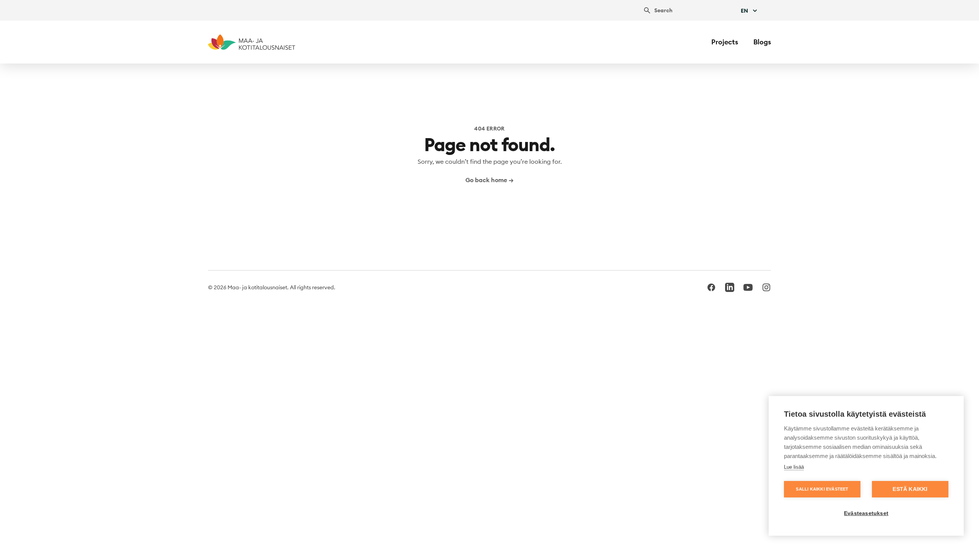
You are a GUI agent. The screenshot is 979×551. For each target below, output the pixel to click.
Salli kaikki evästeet (822, 489)
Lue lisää (794, 467)
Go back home (489, 180)
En (744, 10)
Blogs (762, 41)
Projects (724, 41)
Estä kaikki (910, 489)
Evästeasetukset (866, 513)
